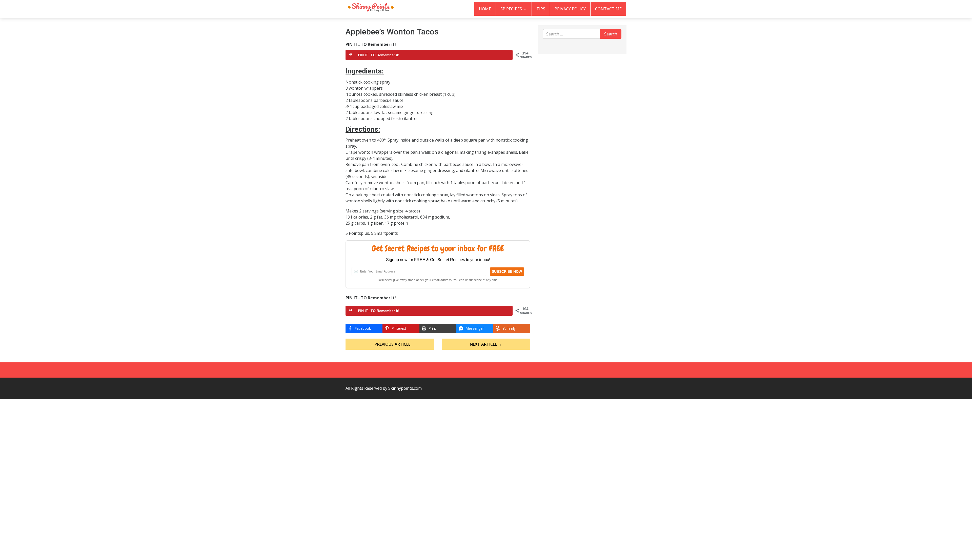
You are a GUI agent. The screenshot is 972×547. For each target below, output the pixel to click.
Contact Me (608, 9)
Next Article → (486, 344)
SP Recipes (511, 9)
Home (485, 9)
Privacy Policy (570, 9)
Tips (540, 9)
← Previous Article (390, 344)
